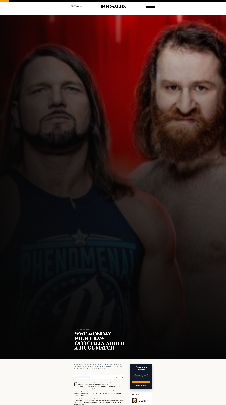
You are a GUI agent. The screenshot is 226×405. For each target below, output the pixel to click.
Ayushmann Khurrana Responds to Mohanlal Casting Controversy (17, 1)
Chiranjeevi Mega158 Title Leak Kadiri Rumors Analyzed (50, 1)
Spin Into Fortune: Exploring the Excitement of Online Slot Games (115, 1)
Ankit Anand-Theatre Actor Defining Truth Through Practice (81, 1)
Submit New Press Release (141, 385)
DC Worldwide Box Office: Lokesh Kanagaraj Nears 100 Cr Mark (150, 1)
